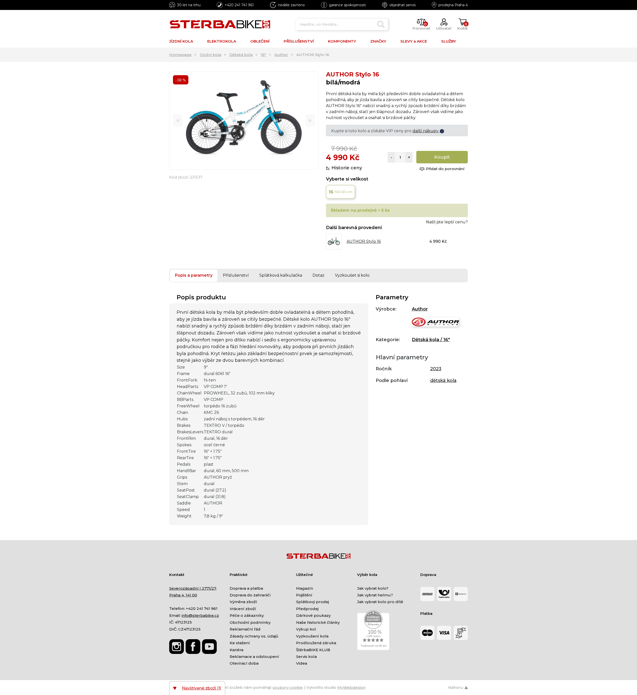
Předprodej (307, 608)
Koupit (442, 157)
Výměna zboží (243, 601)
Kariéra (236, 649)
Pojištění (304, 595)
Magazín (304, 588)
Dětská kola (241, 54)
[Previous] (177, 120)
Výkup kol (306, 629)
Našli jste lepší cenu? (447, 222)
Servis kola (306, 656)
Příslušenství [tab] (236, 275)
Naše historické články (318, 622)
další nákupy (426, 130)
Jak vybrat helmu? (375, 595)
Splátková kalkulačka (280, 275)
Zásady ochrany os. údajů (254, 636)
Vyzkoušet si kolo (352, 275)
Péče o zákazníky (247, 615)
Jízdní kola (210, 54)
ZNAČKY (378, 41)
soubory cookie (287, 687)
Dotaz (318, 275)
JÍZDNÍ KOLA (181, 41)
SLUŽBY (448, 41)
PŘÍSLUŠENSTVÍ (299, 41)
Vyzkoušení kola (312, 636)
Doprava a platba (246, 588)
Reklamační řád (245, 629)
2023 (435, 369)
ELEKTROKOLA (221, 41)
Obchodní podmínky (250, 622)
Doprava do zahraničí (250, 595)
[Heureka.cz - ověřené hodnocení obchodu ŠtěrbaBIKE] (373, 630)
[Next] (310, 120)
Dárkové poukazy (313, 615)
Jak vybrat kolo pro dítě (380, 601)
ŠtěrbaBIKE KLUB (313, 649)
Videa (301, 663)
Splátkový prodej (312, 601)
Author (281, 54)
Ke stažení (240, 642)
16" (263, 54)
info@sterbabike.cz (200, 615)
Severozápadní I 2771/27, (193, 588)
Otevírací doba (244, 663)
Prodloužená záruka (316, 642)
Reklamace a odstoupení (254, 656)
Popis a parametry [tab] (193, 275)
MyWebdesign (351, 687)
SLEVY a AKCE (413, 41)
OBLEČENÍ (259, 41)
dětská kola (443, 380)
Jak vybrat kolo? (372, 588)
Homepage (180, 54)
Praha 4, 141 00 (183, 595)
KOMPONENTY (342, 41)
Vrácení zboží (243, 608)
